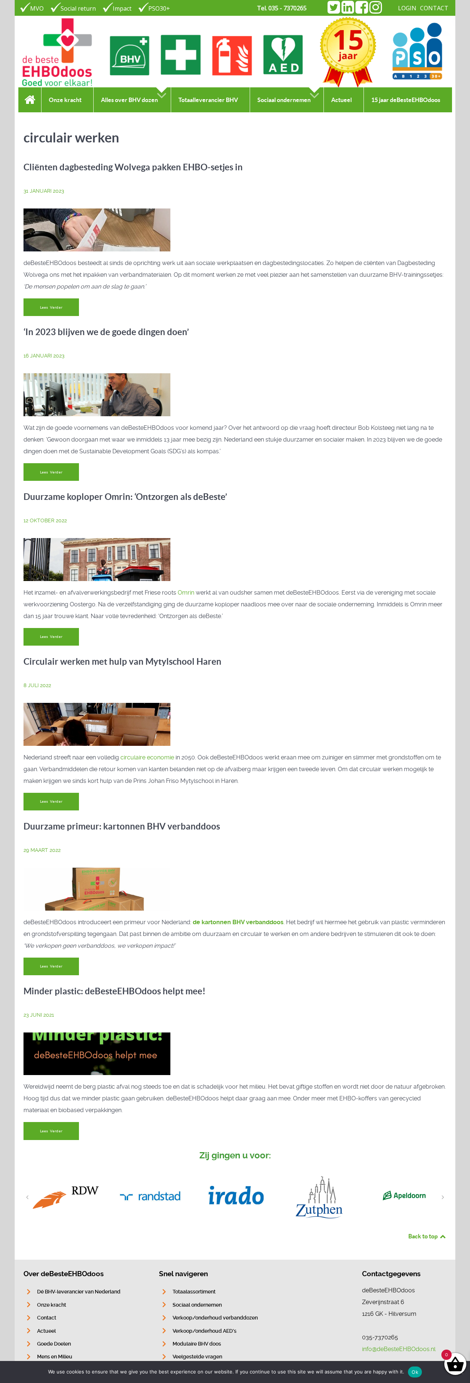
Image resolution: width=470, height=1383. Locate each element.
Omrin (186, 592)
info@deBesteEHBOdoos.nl (398, 1349)
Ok (415, 1372)
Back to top (423, 1236)
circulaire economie (147, 757)
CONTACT (434, 8)
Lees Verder (51, 307)
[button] (27, 1197)
